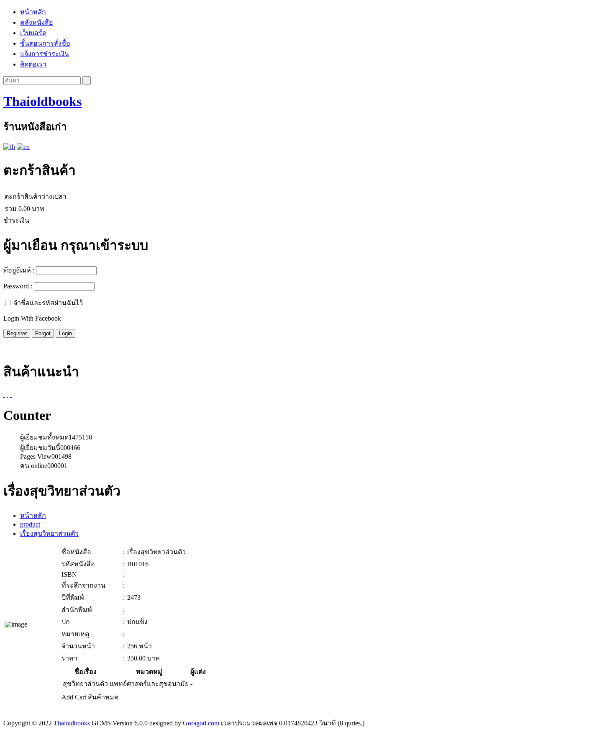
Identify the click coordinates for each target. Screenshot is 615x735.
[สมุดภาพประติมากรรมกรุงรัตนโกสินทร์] (7, 394)
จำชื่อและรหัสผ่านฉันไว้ (48, 302)
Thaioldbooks (42, 101)
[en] (23, 146)
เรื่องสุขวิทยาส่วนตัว (49, 533)
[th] (9, 146)
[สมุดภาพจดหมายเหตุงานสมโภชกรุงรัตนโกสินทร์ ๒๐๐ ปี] (4, 394)
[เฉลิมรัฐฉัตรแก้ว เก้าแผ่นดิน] (11, 394)
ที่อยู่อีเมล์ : (18, 270)
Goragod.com (201, 723)
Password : (17, 286)
